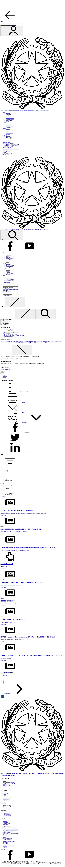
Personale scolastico (10, 125)
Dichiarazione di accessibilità (9, 844)
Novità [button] (4, 128)
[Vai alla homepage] (32, 109)
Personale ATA (22, 341)
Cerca (2, 317)
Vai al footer (20, 23)
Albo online (8, 134)
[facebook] (10, 250)
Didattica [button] (5, 135)
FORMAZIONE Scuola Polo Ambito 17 (11, 149)
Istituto (2, 341)
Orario (41, 341)
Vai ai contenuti (4, 23)
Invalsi (4, 786)
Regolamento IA (6, 150)
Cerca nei (4, 322)
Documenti (7, 470)
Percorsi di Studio (8, 480)
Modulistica (56, 341)
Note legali (5, 847)
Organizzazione (9, 120)
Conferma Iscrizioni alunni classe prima (11, 144)
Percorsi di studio (9, 127)
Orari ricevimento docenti (8, 336)
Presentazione (8, 114)
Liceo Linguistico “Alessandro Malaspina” (11, 329)
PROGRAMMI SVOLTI (21, 342)
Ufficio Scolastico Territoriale (9, 783)
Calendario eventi (9, 133)
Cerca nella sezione (6, 319)
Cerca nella (5, 323)
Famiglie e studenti (9, 126)
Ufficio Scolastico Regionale (9, 782)
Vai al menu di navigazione (12, 23)
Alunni (17, 341)
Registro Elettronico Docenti (6, 358)
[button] (24, 422)
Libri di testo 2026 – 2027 (8, 330)
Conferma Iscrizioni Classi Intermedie (10, 145)
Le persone (8, 116)
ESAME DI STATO (7, 147)
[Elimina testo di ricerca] (25, 314)
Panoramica (8, 113)
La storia (7, 121)
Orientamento (45, 341)
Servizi (38, 341)
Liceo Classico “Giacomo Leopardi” (10, 334)
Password (2, 367)
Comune (4, 787)
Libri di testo (50, 341)
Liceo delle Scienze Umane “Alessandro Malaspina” (13, 335)
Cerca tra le (4, 320)
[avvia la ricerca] (45, 314)
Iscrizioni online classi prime (8, 143)
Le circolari (8, 131)
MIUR (4, 781)
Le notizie (8, 130)
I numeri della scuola (10, 118)
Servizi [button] (4, 122)
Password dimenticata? (5, 369)
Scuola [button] (4, 112)
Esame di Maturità (12, 342)
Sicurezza (37, 342)
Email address (3, 365)
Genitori (34, 341)
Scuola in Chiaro (6, 784)
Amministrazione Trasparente (9, 841)
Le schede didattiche (10, 138)
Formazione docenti (4, 342)
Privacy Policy (6, 843)
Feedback (5, 846)
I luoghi (7, 115)
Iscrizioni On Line (6, 785)
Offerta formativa (9, 137)
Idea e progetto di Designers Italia (7, 865)
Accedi (2, 373)
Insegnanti (13, 341)
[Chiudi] (15, 302)
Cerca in (5, 324)
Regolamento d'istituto (43, 342)
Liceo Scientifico (6, 333)
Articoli (6, 487)
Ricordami (4, 371)
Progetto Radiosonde (7, 154)
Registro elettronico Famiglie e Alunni (10, 332)
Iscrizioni (60, 341)
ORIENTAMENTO (7, 151)
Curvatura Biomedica (7, 153)
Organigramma (52, 342)
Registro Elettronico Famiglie (18, 358)
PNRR (4, 152)
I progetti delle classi (10, 139)
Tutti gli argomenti (6, 142)
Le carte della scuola (10, 119)
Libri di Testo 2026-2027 (8, 146)
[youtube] (29, 250)
